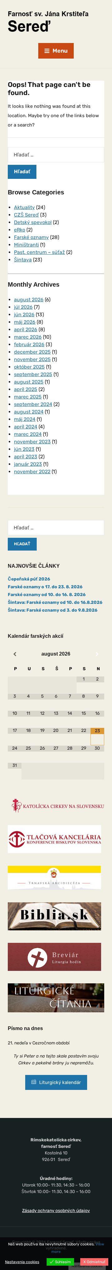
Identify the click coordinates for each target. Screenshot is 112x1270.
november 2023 (32, 442)
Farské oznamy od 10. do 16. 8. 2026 (47, 594)
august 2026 (29, 300)
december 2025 (32, 352)
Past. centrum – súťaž (39, 252)
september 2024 (33, 404)
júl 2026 (23, 307)
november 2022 (32, 472)
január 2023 (28, 464)
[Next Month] (97, 654)
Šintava (23, 260)
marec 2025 (28, 397)
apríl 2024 (25, 427)
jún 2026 (24, 315)
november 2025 (32, 359)
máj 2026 (24, 322)
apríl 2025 (25, 389)
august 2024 (29, 412)
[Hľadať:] (56, 154)
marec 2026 (28, 337)
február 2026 (29, 344)
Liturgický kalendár (60, 1082)
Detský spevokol (33, 222)
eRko (19, 230)
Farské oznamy (31, 237)
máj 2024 (24, 419)
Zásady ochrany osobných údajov (56, 1210)
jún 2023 (24, 449)
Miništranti (26, 245)
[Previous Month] (14, 654)
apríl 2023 (25, 457)
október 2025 (29, 367)
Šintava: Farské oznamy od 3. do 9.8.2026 (52, 610)
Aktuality (24, 207)
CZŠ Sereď (26, 215)
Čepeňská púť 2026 (29, 579)
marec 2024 (28, 434)
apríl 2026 (25, 329)
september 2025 (33, 374)
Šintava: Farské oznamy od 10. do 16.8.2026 (55, 602)
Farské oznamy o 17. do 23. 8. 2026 (45, 587)
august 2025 (29, 382)
